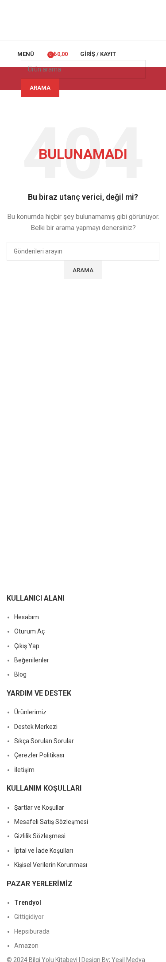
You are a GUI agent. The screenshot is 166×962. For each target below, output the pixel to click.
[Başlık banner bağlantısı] (83, 481)
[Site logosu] (83, 19)
